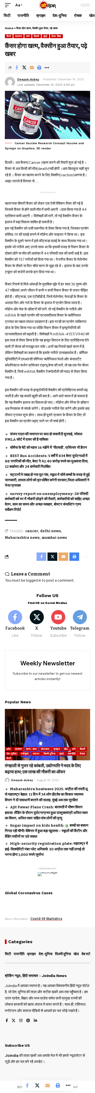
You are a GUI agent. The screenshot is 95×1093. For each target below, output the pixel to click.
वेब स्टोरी (87, 954)
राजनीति (72, 753)
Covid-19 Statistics (46, 919)
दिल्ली (36, 36)
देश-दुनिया (12, 753)
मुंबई (45, 36)
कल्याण (18, 36)
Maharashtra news (22, 538)
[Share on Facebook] (16, 67)
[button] (9, 5)
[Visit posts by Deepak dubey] (10, 82)
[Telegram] (80, 624)
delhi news (50, 531)
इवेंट (9, 749)
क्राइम (57, 749)
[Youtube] (58, 624)
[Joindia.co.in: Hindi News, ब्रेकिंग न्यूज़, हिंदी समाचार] (47, 5)
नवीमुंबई (25, 753)
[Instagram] (21, 1020)
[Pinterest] (28, 1020)
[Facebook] (15, 624)
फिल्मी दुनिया (50, 753)
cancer (31, 531)
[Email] (31, 67)
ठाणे (27, 36)
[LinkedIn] (35, 1020)
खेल (66, 749)
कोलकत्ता (45, 749)
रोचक (82, 753)
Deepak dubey (28, 79)
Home (9, 28)
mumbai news (54, 538)
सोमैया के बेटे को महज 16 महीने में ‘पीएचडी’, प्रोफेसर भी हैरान (48, 447)
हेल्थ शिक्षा (56, 36)
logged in (33, 580)
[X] (37, 624)
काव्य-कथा (31, 749)
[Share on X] (24, 67)
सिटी (9, 36)
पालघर (36, 753)
